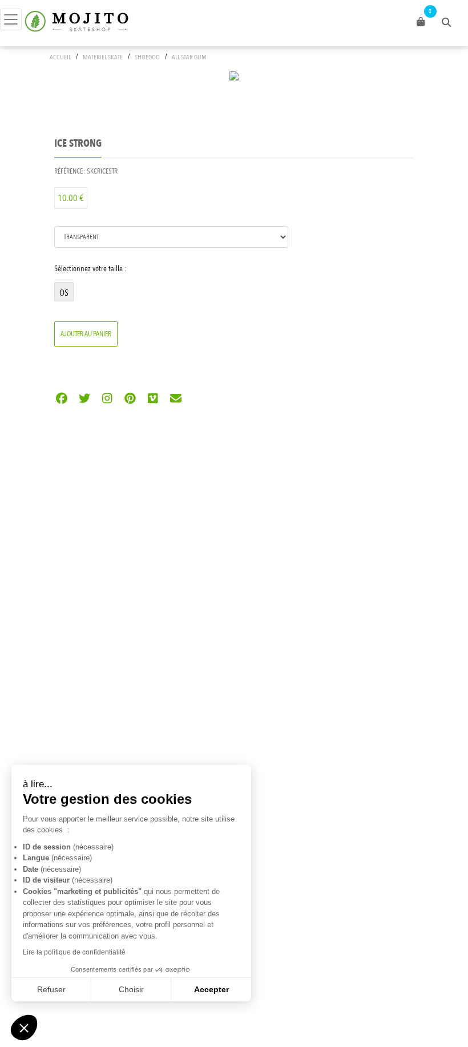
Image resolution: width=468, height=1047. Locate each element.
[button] (24, 1027)
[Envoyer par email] (175, 399)
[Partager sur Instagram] (107, 399)
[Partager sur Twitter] (84, 399)
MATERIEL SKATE (103, 57)
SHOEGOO (147, 57)
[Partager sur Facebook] (61, 399)
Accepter (211, 989)
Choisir (131, 989)
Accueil (60, 57)
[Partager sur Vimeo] (153, 399)
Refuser (51, 989)
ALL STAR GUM (189, 57)
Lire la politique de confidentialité (74, 952)
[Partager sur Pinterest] (130, 399)
